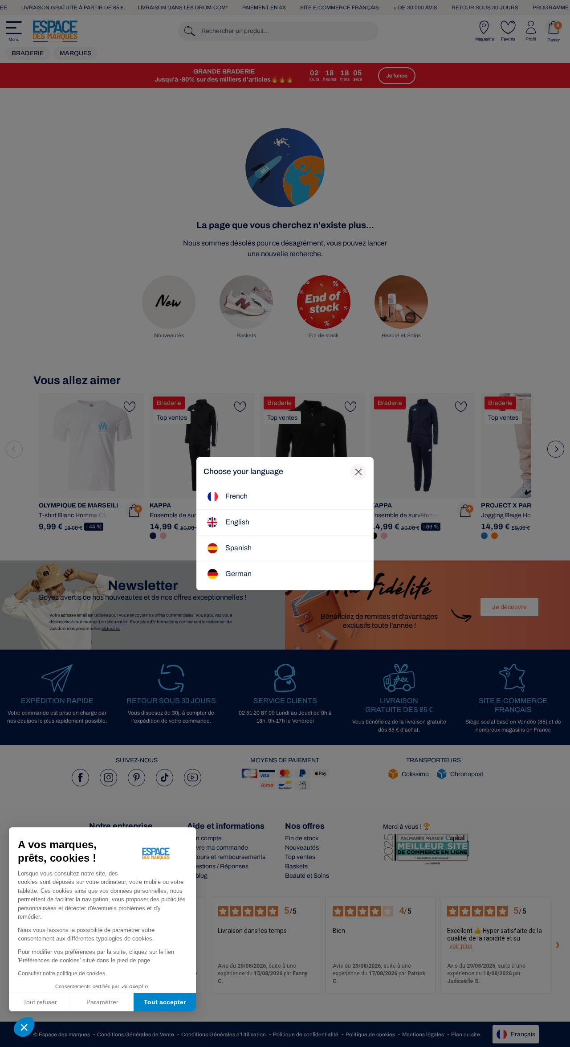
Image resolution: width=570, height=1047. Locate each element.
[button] (24, 1027)
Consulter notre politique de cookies (61, 973)
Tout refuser (40, 1002)
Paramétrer (102, 1002)
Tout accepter (165, 1002)
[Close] (358, 472)
